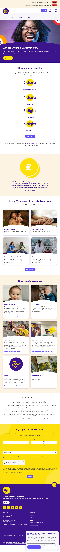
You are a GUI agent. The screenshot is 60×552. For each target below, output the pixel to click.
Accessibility (20, 535)
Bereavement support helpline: (11, 520)
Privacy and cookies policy (9, 535)
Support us (8, 17)
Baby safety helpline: (8, 515)
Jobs (31, 520)
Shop (31, 517)
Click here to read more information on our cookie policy (41, 543)
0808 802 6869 (47, 2)
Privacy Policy (42, 468)
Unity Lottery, (31, 143)
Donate (32, 515)
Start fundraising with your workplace (42, 351)
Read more (35, 316)
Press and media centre (36, 522)
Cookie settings (34, 525)
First (32, 445)
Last (45, 445)
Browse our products (10, 385)
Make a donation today (10, 316)
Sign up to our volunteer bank (12, 351)
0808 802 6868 (47, 5)
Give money (15, 17)
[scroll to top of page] (54, 485)
